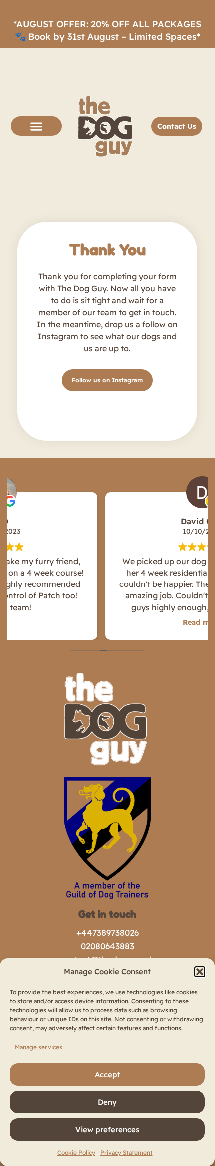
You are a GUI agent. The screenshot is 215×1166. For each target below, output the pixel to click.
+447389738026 (107, 932)
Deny (107, 1102)
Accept (107, 1074)
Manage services (38, 1047)
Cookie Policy (77, 1152)
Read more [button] (111, 622)
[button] (200, 972)
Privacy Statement (126, 1152)
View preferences (108, 1129)
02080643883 (107, 946)
